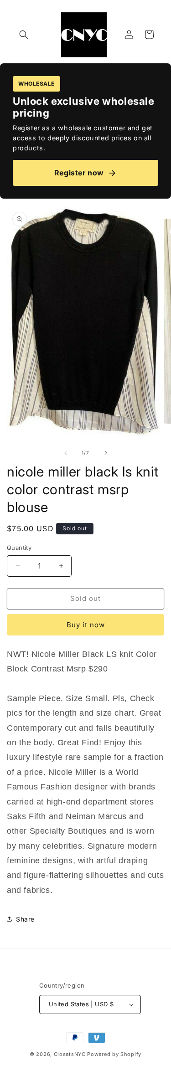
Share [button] (25, 919)
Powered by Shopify (114, 1054)
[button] (24, 35)
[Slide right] (106, 453)
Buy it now (86, 624)
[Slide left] (66, 453)
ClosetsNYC (70, 1054)
